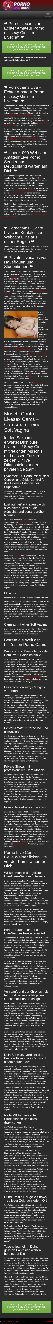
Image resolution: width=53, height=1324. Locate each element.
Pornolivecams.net (10, 1321)
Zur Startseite (47, 1321)
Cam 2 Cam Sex (17, 193)
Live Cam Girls (25, 522)
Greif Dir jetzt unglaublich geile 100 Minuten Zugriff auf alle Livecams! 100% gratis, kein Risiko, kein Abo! (26, 47)
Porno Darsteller (32, 676)
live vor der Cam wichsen (25, 190)
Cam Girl (17, 555)
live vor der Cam (40, 382)
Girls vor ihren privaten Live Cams (24, 139)
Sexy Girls (14, 276)
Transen (33, 376)
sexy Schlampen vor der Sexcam (18, 115)
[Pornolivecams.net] (16, 5)
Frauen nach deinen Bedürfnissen (18, 349)
